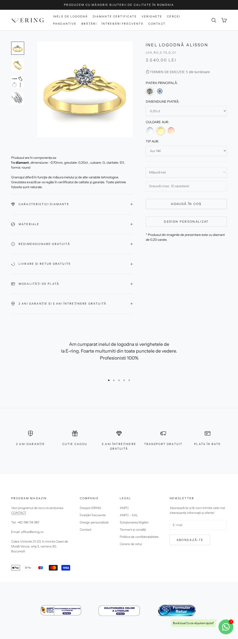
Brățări (89, 23)
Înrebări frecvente (93, 515)
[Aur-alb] (150, 130)
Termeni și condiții (133, 529)
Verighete (152, 16)
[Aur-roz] (171, 130)
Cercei (173, 16)
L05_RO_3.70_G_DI (161, 52)
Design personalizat (186, 221)
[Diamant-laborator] (160, 91)
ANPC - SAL (129, 515)
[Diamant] (150, 91)
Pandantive (65, 23)
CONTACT (18, 513)
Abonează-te (190, 540)
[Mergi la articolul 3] (17, 81)
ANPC (124, 508)
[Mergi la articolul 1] (17, 48)
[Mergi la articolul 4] (17, 98)
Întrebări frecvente (123, 23)
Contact (156, 23)
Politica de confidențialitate (139, 537)
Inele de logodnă (70, 16)
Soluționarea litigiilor (134, 522)
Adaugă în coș (186, 204)
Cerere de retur (131, 544)
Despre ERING (90, 508)
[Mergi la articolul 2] (17, 64)
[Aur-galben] (160, 130)
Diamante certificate (115, 16)
